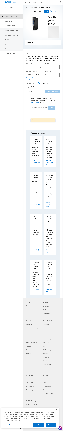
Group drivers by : (31, 83)
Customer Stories (47, 368)
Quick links (30, 42)
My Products (46, 313)
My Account (46, 306)
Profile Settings (47, 310)
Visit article (36, 289)
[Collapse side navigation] (20, 428)
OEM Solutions (30, 386)
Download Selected (53, 91)
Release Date (44, 83)
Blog (44, 379)
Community (46, 324)
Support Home (33, 7)
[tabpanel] (43, 110)
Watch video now (49, 290)
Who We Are (46, 342)
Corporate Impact (47, 364)
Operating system (31, 71)
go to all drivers (35, 102)
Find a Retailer (30, 382)
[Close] (56, 410)
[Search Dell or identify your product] (55, 2)
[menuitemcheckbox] (11, 25)
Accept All (51, 425)
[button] (61, 2)
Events (45, 382)
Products (28, 346)
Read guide (49, 250)
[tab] (31, 91)
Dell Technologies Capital (49, 350)
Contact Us (46, 328)
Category (46, 63)
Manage (11, 425)
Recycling (45, 360)
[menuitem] (11, 7)
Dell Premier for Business (34, 405)
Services (28, 353)
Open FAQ (36, 250)
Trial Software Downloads (49, 393)
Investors (45, 353)
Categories (33, 86)
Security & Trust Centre (49, 390)
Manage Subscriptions (49, 162)
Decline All (39, 425)
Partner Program (30, 390)
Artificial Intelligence (31, 342)
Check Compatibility (36, 162)
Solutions (28, 350)
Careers (45, 346)
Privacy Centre (47, 386)
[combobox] (40, 2)
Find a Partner (30, 379)
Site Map (28, 305)
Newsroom (46, 357)
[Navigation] (2, 2)
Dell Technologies (31, 401)
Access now (36, 204)
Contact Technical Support (33, 328)
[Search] (40, 67)
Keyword (29, 63)
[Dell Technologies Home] (12, 2)
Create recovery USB (48, 204)
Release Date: (48, 71)
